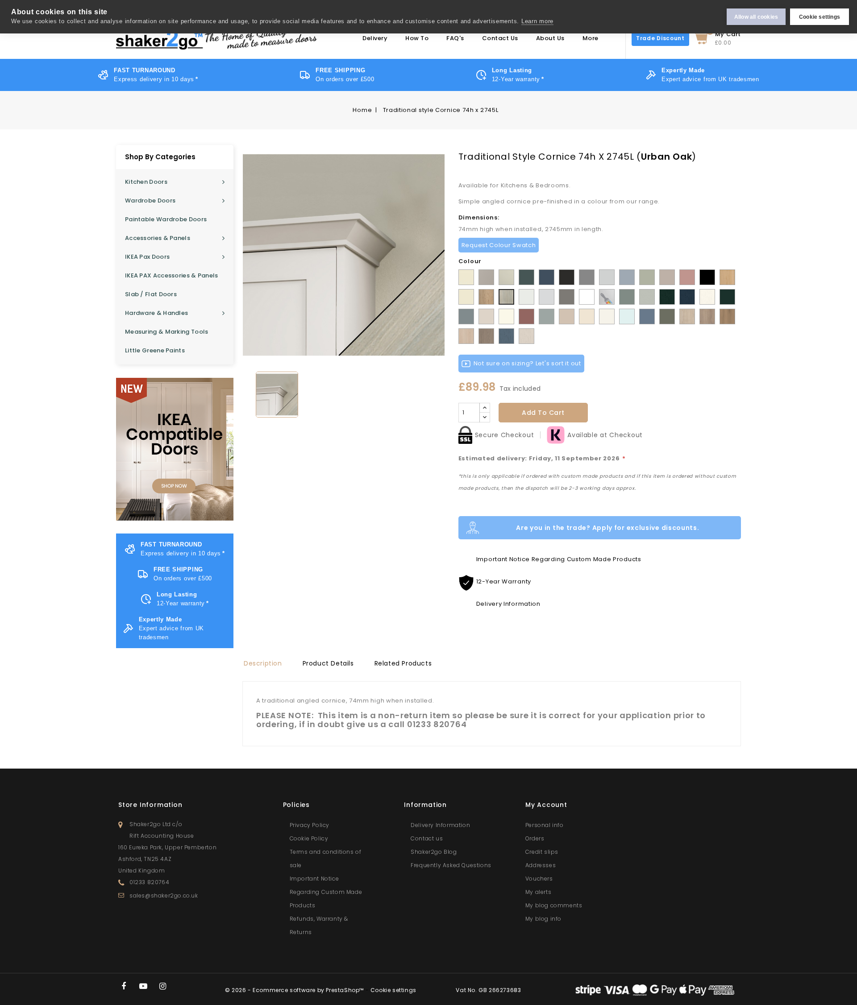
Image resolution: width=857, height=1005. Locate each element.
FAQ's (455, 38)
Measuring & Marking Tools (166, 331)
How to (416, 38)
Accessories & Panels (157, 238)
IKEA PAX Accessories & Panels (171, 275)
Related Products (403, 663)
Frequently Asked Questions (451, 865)
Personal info (544, 825)
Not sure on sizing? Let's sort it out (527, 363)
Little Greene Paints (155, 350)
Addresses (540, 865)
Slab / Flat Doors (151, 294)
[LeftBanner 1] (174, 449)
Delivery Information (440, 825)
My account (546, 804)
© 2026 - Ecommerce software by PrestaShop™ (295, 990)
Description (263, 663)
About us (550, 38)
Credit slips (541, 852)
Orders (535, 838)
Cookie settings (819, 17)
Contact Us (500, 38)
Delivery (374, 38)
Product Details (328, 663)
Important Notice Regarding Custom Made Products (326, 892)
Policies (296, 804)
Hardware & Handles (156, 313)
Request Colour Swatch (499, 245)
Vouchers (539, 878)
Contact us (427, 838)
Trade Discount (660, 38)
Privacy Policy (309, 825)
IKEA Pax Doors (147, 256)
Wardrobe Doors (150, 200)
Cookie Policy (309, 838)
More (590, 38)
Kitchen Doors (146, 182)
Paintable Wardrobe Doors (166, 219)
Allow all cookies (756, 17)
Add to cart (543, 412)
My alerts (538, 892)
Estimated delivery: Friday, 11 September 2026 (542, 458)
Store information (150, 804)
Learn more (537, 21)
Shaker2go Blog (434, 852)
